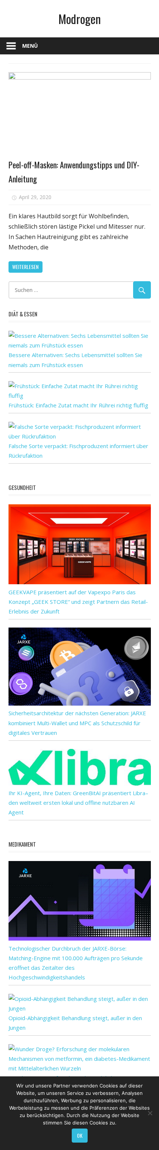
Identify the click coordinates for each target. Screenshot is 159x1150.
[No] (149, 1113)
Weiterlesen (25, 266)
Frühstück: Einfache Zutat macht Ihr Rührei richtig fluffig (78, 405)
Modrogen (79, 18)
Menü (30, 45)
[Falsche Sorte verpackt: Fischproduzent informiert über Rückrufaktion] (80, 436)
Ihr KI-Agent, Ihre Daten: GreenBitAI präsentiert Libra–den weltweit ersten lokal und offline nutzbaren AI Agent (78, 802)
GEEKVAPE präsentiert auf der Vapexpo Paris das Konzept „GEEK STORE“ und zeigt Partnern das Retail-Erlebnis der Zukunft (78, 601)
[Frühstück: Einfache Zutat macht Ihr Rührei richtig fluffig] (80, 395)
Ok (79, 1135)
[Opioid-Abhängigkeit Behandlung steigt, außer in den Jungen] (80, 1008)
